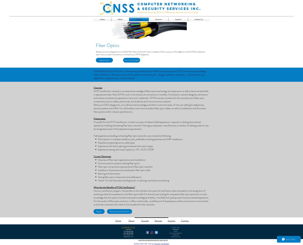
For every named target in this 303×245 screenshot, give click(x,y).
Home (118, 220)
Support (171, 220)
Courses (145, 220)
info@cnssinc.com (128, 236)
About (131, 220)
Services (158, 220)
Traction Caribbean (161, 244)
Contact (185, 220)
